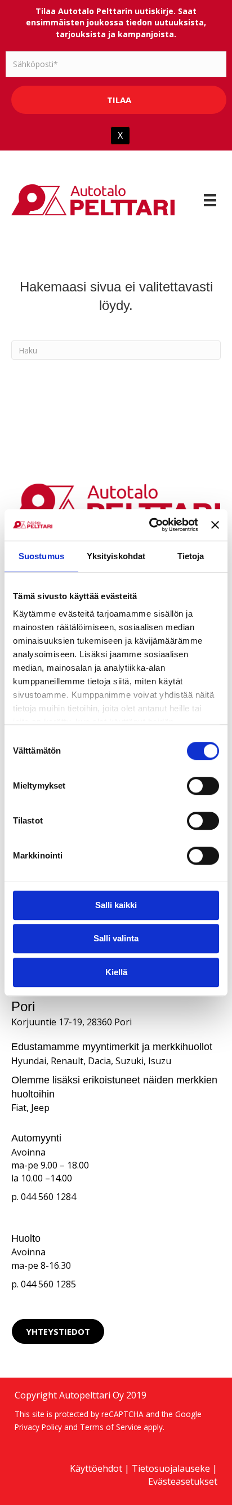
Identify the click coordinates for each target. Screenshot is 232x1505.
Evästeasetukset (182, 1481)
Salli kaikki (116, 905)
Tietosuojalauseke (171, 1468)
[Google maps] (174, 1331)
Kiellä (116, 972)
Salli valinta (116, 938)
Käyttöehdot (96, 1468)
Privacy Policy (38, 1427)
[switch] (203, 786)
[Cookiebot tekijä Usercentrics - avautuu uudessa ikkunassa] (150, 524)
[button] (58, 1331)
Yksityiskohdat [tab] (116, 556)
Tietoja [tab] (190, 556)
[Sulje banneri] (215, 525)
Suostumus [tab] (41, 556)
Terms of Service (110, 1427)
